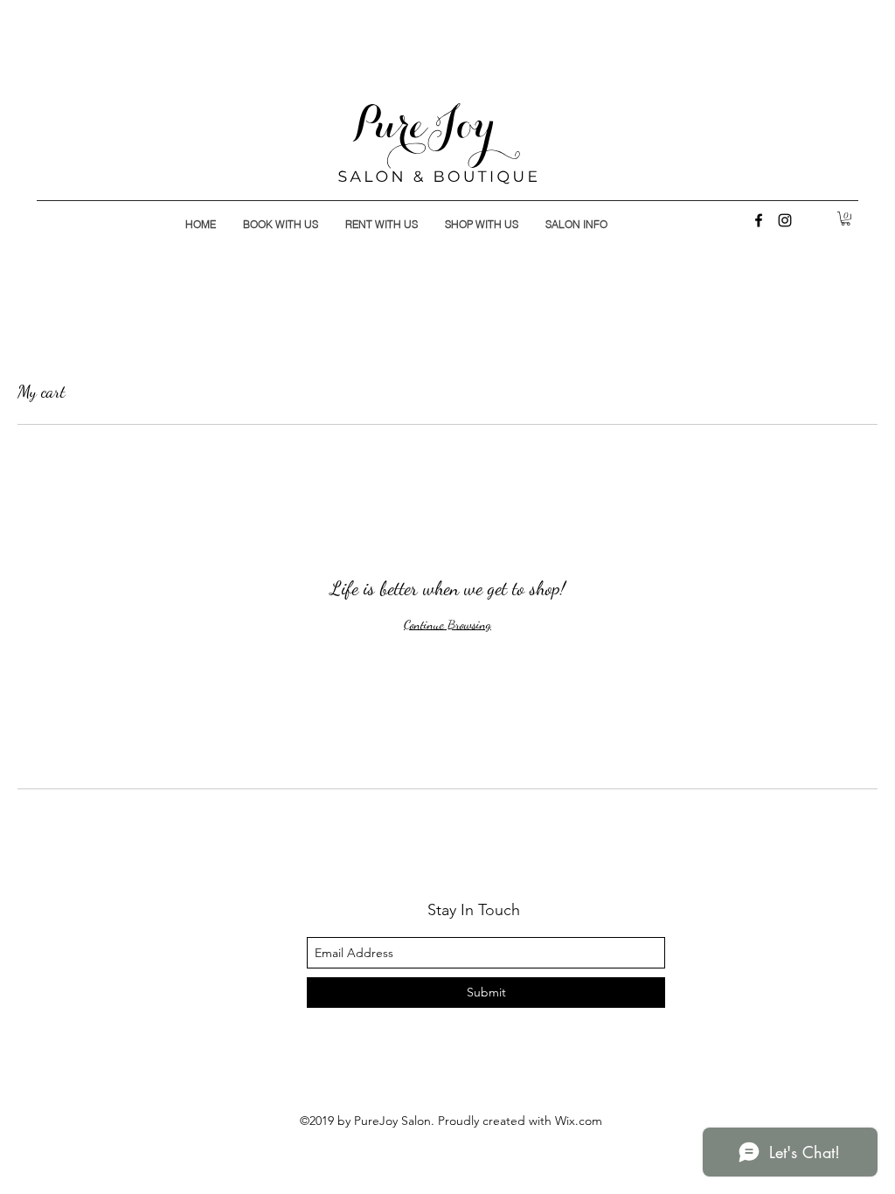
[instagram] (785, 220)
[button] (845, 219)
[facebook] (758, 220)
